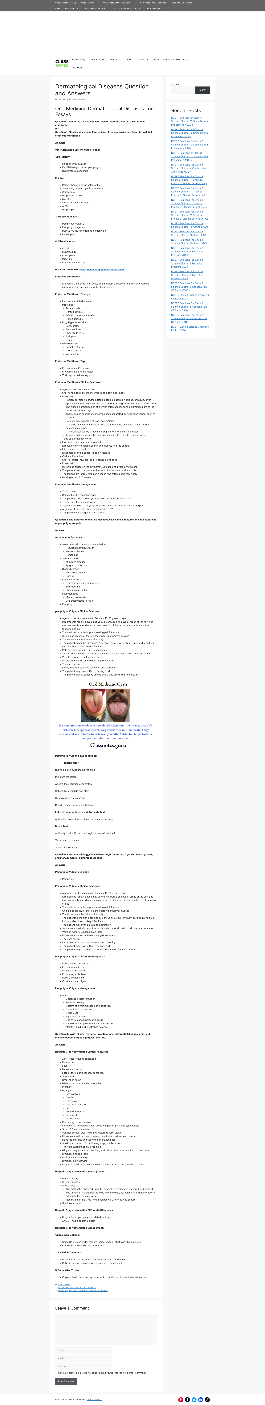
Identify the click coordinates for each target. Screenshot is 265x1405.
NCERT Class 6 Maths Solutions (116, 3)
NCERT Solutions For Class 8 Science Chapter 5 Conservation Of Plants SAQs (189, 307)
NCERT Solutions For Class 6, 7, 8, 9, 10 (173, 59)
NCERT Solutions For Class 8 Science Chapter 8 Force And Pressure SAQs (187, 263)
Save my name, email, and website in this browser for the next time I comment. (102, 1372)
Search (175, 84)
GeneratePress (94, 1399)
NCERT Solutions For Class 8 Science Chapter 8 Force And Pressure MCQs (187, 275)
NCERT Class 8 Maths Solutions (152, 3)
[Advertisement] (132, 31)
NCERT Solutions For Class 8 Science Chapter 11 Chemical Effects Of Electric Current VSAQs (189, 215)
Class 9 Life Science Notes (183, 3)
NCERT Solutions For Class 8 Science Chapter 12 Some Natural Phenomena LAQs (189, 145)
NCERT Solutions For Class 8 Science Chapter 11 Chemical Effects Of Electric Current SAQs (189, 203)
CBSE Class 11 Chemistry (94, 8)
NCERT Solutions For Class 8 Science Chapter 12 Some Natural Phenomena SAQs (189, 133)
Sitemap (128, 59)
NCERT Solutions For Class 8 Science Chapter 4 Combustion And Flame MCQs (188, 168)
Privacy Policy (78, 59)
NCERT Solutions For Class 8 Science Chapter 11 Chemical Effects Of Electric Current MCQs (189, 180)
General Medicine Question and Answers (77, 1287)
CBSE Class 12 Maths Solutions (124, 8)
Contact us (143, 59)
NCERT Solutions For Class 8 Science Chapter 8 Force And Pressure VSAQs (187, 251)
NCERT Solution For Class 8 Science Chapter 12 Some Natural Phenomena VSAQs (189, 121)
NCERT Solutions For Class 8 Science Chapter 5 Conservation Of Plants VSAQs (189, 287)
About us (114, 59)
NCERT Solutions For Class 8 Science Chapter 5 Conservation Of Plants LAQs (189, 318)
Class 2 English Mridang (65, 3)
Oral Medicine (64, 1284)
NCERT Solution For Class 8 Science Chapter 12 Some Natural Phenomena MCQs (189, 156)
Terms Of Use (97, 59)
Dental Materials (153, 8)
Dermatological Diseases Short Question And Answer (83, 1290)
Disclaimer (77, 67)
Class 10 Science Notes (65, 8)
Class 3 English (87, 3)
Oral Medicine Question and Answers (102, 269)
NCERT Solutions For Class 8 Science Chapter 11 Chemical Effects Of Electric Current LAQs (189, 192)
